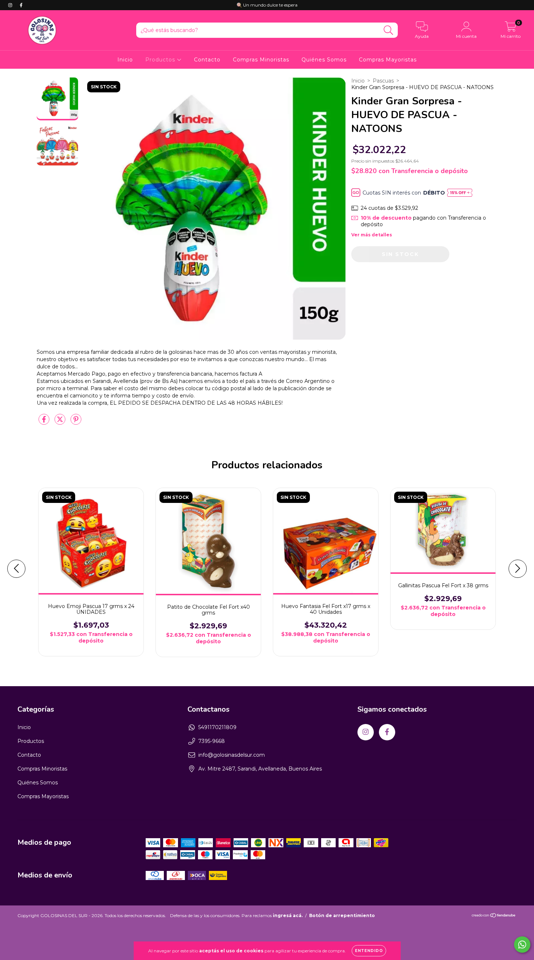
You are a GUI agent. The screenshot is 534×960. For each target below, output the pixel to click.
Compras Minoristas (261, 59)
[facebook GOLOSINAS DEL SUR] (21, 5)
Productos (161, 59)
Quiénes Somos (324, 59)
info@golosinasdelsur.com (231, 755)
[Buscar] (388, 30)
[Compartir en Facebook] (45, 422)
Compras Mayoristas (388, 59)
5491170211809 (217, 727)
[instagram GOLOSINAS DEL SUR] (10, 5)
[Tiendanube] (494, 916)
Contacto (207, 59)
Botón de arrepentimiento (342, 915)
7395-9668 (211, 741)
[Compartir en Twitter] (60, 422)
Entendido (369, 950)
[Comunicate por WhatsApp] (522, 944)
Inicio (125, 59)
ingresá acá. (288, 915)
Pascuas (383, 80)
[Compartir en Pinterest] (75, 422)
